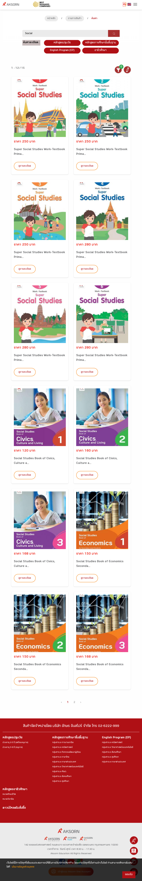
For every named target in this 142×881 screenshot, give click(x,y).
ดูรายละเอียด (25, 166)
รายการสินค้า (74, 19)
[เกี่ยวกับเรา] (134, 840)
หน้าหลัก (51, 19)
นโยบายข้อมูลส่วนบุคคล (23, 867)
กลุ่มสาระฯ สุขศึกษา (60, 781)
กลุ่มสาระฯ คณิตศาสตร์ (62, 747)
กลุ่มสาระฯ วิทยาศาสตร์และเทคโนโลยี (67, 767)
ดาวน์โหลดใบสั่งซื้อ (14, 808)
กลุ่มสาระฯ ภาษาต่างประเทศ (64, 762)
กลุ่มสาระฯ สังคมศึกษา (62, 776)
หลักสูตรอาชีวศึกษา (15, 789)
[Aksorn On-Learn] (134, 851)
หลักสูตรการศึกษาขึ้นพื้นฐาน (70, 738)
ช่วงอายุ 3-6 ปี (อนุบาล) (13, 747)
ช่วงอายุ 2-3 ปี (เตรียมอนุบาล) (15, 743)
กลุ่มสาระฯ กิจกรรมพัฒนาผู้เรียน (66, 752)
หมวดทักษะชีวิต (9, 794)
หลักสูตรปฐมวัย (12, 738)
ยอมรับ (129, 875)
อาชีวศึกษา (100, 50)
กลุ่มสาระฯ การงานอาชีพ (63, 743)
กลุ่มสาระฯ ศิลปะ (59, 772)
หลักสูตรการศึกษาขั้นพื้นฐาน (100, 43)
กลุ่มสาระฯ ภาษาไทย (60, 757)
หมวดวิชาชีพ (8, 799)
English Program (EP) (62, 50)
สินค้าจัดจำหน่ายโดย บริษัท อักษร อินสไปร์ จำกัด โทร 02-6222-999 (71, 726)
